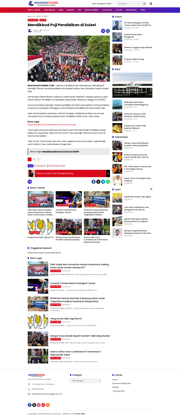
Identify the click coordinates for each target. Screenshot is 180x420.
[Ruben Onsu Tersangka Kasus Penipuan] (117, 180)
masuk (41, 253)
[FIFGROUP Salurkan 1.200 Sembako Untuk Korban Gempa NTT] (117, 116)
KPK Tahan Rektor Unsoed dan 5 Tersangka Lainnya (137, 167)
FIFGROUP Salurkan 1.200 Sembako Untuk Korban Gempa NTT (135, 115)
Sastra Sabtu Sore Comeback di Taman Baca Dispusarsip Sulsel (96, 239)
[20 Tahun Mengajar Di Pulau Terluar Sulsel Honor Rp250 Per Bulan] (117, 25)
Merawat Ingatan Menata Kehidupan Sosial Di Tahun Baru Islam (138, 232)
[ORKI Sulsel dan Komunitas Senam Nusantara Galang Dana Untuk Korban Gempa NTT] (41, 199)
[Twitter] (98, 182)
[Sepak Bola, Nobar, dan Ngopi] (117, 198)
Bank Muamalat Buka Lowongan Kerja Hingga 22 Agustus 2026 (136, 103)
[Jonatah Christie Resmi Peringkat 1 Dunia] (69, 199)
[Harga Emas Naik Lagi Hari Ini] (41, 227)
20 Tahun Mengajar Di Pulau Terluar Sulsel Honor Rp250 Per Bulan (138, 24)
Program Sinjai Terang (134, 59)
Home (115, 379)
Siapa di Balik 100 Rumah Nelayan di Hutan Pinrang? (52, 124)
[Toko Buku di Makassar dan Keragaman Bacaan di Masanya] (117, 209)
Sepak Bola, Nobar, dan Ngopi (137, 197)
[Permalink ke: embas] (30, 31)
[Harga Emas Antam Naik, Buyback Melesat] (117, 128)
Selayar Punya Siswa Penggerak (133, 35)
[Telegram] (103, 182)
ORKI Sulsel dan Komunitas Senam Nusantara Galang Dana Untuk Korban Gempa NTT (40, 212)
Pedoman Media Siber (121, 383)
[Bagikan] (108, 31)
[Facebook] (93, 182)
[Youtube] (43, 405)
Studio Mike (80, 414)
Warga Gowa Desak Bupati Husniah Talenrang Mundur (68, 238)
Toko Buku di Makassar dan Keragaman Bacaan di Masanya (136, 208)
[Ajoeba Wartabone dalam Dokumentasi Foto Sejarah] (117, 221)
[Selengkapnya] (151, 189)
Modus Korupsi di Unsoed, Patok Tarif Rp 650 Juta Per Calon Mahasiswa (136, 156)
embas (35, 30)
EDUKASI (43, 20)
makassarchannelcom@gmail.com (47, 394)
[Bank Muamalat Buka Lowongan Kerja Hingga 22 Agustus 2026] (117, 104)
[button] (144, 4)
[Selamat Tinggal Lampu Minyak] (117, 48)
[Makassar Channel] (43, 3)
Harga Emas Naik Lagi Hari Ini (40, 237)
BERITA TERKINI (33, 20)
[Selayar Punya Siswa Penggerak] (117, 37)
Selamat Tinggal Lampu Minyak (138, 47)
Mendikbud (41, 166)
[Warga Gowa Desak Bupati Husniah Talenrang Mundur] (69, 227)
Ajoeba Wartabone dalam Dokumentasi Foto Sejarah (136, 220)
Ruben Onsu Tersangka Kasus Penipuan (137, 179)
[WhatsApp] (108, 182)
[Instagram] (39, 405)
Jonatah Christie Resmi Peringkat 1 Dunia (66, 211)
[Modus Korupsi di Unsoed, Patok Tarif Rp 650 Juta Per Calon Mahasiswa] (117, 157)
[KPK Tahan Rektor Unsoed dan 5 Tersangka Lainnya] (117, 169)
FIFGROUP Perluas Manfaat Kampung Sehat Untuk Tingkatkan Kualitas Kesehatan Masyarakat (96, 212)
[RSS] (48, 405)
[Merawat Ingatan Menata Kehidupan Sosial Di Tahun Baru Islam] (117, 233)
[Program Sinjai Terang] (117, 60)
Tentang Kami (118, 391)
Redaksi (115, 387)
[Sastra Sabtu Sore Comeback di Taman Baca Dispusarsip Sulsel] (97, 227)
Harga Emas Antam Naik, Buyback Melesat (135, 127)
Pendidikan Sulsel (58, 166)
